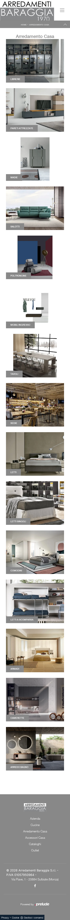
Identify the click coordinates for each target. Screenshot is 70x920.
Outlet (35, 850)
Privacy (5, 917)
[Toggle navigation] (62, 10)
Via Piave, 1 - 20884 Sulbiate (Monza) (35, 879)
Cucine (35, 825)
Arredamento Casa (39, 25)
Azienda (35, 818)
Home (24, 25)
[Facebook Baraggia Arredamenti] (35, 885)
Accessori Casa (35, 837)
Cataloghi (35, 844)
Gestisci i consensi (33, 917)
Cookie (15, 917)
